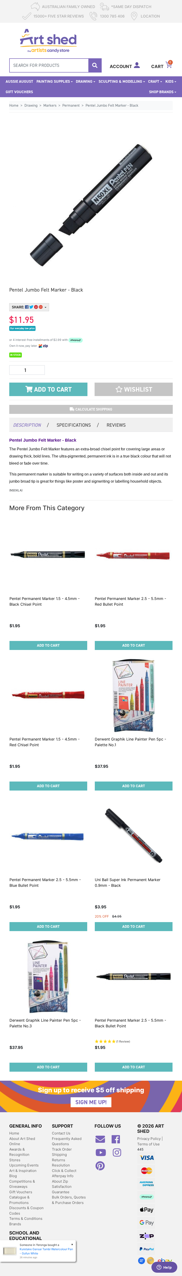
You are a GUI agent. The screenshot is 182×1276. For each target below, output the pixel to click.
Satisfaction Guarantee (62, 1189)
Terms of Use (148, 1144)
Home (14, 1133)
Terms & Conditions (25, 1218)
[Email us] (103, 1141)
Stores (14, 1160)
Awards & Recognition (19, 1152)
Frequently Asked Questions (67, 1141)
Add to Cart (52, 389)
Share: (18, 307)
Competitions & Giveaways (22, 1184)
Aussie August (19, 81)
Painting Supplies (53, 81)
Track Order (62, 1149)
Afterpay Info (62, 1176)
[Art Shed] (48, 40)
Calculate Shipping (93, 409)
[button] (134, 389)
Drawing (84, 81)
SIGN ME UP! (91, 1102)
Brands (15, 1224)
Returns (58, 1160)
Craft (153, 81)
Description (31, 425)
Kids (169, 81)
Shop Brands (161, 91)
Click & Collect (64, 1170)
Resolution (61, 1165)
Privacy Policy (149, 1138)
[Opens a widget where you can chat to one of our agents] (164, 1268)
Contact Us (61, 1133)
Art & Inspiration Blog (22, 1173)
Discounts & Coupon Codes (26, 1211)
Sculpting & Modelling (120, 81)
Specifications (78, 425)
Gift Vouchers (19, 91)
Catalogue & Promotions (19, 1200)
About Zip (60, 1181)
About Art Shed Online (22, 1141)
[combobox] (55, 65)
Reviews (116, 425)
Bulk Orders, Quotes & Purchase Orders (69, 1200)
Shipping (59, 1154)
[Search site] (94, 65)
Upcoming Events (24, 1165)
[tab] (31, 425)
